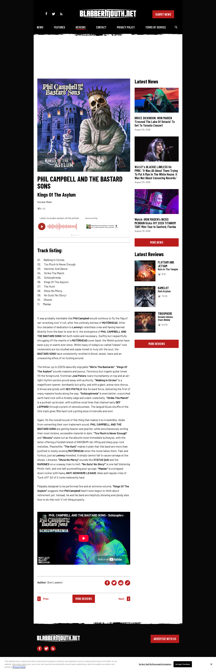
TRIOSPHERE (165, 313)
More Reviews (83, 599)
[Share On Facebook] (107, 582)
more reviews (156, 344)
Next (121, 598)
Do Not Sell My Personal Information (155, 664)
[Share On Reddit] (120, 582)
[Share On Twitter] (114, 582)
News (40, 27)
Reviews (81, 27)
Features (59, 27)
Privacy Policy (126, 27)
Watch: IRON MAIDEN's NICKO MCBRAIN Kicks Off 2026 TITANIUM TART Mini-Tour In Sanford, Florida (155, 223)
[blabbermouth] (108, 17)
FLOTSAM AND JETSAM (166, 264)
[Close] (211, 664)
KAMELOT (163, 288)
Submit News (163, 14)
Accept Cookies (182, 664)
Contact (101, 27)
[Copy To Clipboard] (127, 582)
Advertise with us (165, 639)
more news (156, 242)
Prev (46, 598)
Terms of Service (155, 27)
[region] (108, 664)
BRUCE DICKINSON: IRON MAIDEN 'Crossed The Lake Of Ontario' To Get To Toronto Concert (155, 121)
